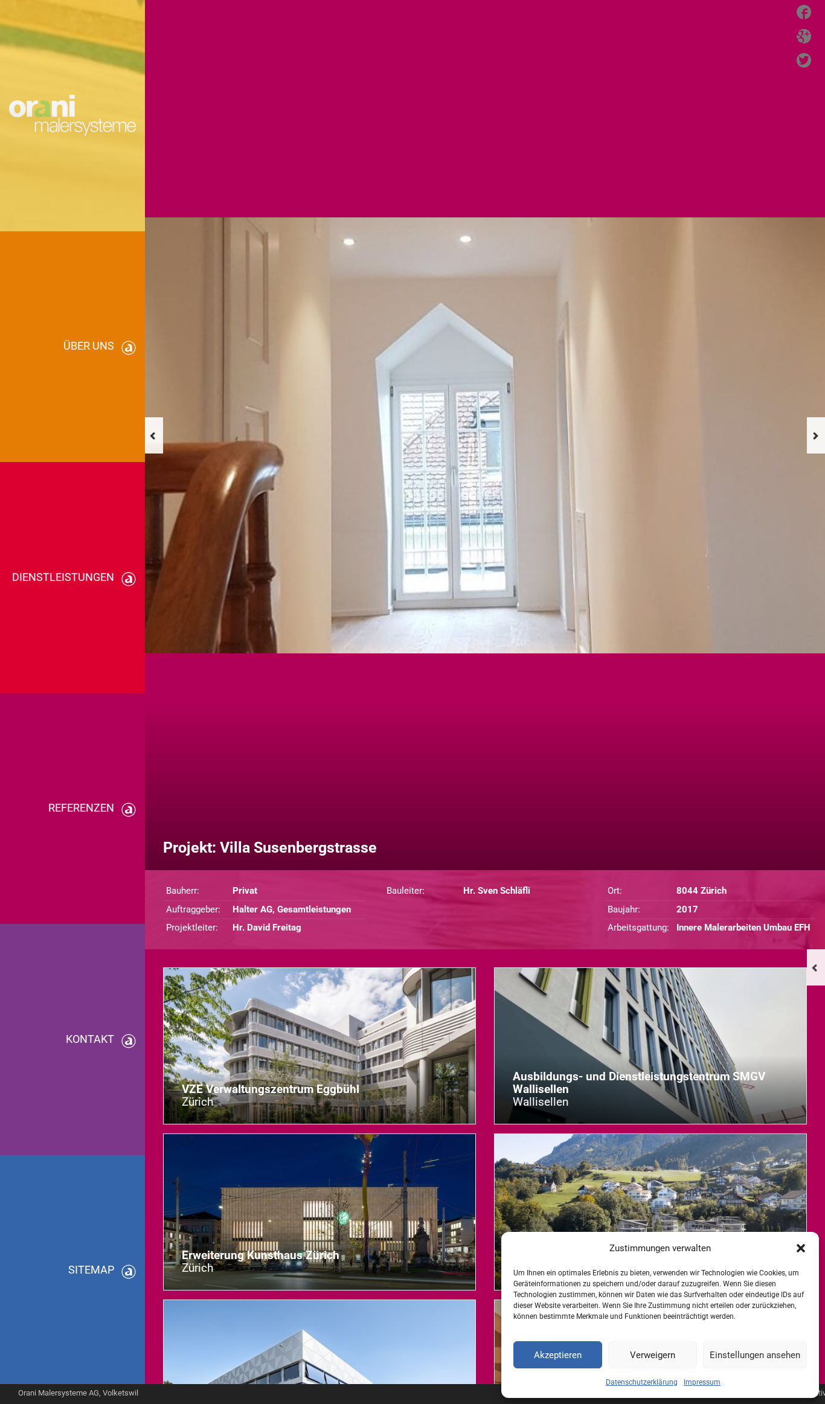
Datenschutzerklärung (642, 1382)
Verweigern (652, 1355)
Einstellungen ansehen (755, 1355)
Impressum (702, 1382)
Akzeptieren (558, 1355)
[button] (801, 1248)
